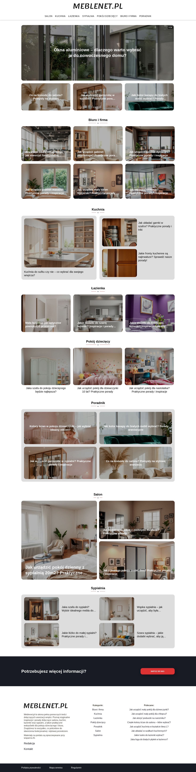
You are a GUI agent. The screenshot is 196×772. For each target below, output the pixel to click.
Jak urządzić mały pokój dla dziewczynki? (149, 709)
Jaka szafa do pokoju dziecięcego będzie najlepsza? (46, 390)
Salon (49, 16)
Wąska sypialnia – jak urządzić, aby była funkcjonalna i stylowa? (150, 609)
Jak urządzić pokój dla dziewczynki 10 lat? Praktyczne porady (97, 390)
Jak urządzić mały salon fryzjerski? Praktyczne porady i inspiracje (97, 191)
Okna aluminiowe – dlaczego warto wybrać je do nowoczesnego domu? (97, 53)
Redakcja (29, 743)
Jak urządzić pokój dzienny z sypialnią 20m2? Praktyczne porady (54, 570)
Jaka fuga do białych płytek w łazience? (149, 739)
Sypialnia (88, 16)
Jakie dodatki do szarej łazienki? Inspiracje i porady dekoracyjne (95, 324)
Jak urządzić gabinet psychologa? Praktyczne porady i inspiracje (97, 153)
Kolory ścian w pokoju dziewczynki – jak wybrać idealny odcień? (60, 428)
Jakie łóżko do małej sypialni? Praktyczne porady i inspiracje (79, 634)
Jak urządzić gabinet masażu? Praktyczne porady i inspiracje (44, 191)
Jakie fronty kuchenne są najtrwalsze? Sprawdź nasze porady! (155, 257)
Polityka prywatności (31, 768)
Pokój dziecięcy (107, 16)
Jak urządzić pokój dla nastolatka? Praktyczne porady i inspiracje (149, 390)
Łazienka (74, 16)
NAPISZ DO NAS (157, 671)
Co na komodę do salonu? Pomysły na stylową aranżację (46, 97)
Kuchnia (60, 16)
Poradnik (145, 16)
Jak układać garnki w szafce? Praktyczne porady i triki (155, 226)
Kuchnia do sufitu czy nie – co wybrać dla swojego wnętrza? (53, 273)
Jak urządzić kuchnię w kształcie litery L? (149, 726)
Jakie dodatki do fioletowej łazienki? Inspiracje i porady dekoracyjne (147, 324)
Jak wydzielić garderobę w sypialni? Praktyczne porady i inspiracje (98, 97)
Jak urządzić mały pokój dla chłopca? (149, 714)
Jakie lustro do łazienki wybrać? (149, 735)
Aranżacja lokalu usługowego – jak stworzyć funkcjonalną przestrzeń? (45, 153)
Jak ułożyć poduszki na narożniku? (149, 718)
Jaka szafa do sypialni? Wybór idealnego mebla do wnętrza (77, 609)
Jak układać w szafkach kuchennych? (149, 731)
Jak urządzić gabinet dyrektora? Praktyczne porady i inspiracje (149, 153)
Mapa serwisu (56, 768)
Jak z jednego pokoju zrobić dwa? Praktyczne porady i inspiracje (137, 572)
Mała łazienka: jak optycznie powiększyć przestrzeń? (43, 324)
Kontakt (28, 748)
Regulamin (76, 768)
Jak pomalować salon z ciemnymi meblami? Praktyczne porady (131, 531)
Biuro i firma (128, 16)
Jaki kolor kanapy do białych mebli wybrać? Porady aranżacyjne (149, 97)
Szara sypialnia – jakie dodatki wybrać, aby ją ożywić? (150, 634)
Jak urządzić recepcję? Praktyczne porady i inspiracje (148, 191)
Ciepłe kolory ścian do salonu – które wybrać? (149, 722)
